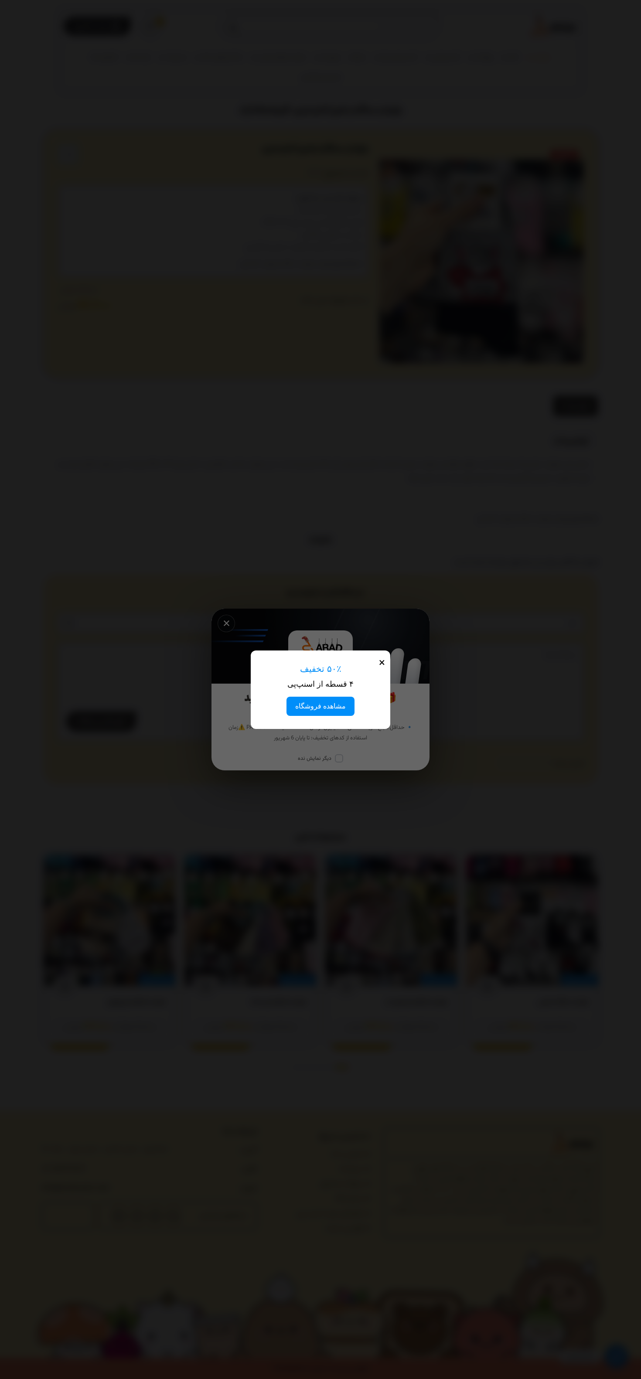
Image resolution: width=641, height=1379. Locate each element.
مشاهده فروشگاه (320, 706)
